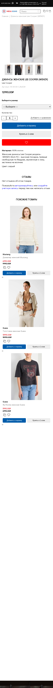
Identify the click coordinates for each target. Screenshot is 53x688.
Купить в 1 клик (26, 134)
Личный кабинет (44, 3)
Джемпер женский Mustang (15, 257)
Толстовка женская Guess (14, 331)
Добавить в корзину (26, 126)
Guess (5, 328)
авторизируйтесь (24, 186)
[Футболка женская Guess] (26, 377)
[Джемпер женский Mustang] (26, 229)
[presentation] (2, 277)
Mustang (6, 254)
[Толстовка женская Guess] (26, 303)
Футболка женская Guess (14, 405)
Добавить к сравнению (41, 118)
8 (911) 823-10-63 (5, 3)
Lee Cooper (7, 83)
